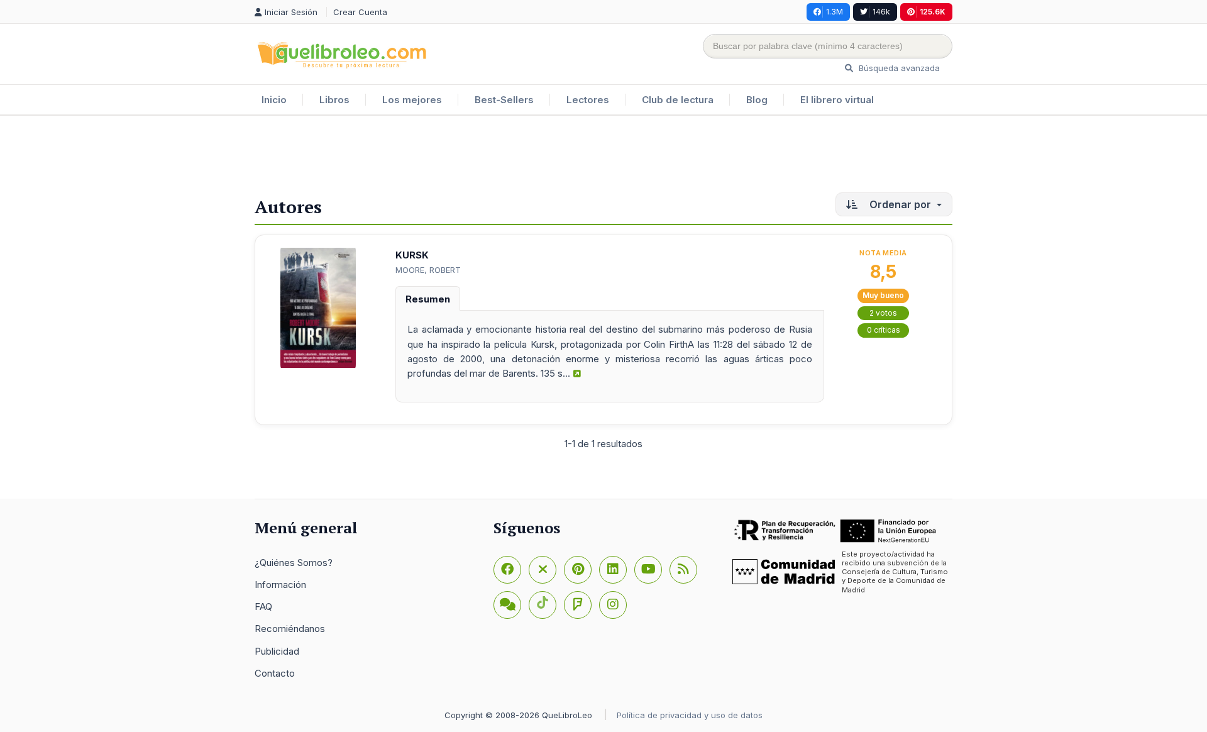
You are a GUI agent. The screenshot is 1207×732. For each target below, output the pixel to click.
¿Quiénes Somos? (294, 562)
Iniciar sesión (292, 12)
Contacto (275, 673)
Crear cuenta (360, 12)
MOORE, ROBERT (428, 270)
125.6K (932, 11)
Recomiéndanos (290, 629)
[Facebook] (507, 570)
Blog (757, 100)
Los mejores (412, 100)
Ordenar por (900, 204)
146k (881, 11)
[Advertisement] (603, 156)
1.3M (834, 11)
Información (280, 585)
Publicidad (277, 651)
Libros (334, 100)
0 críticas (883, 330)
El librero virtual (837, 100)
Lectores (587, 100)
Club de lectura (678, 100)
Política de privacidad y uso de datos (690, 715)
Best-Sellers (504, 100)
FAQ (263, 607)
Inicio (274, 100)
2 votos (883, 313)
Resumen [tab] (427, 299)
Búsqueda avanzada (898, 68)
